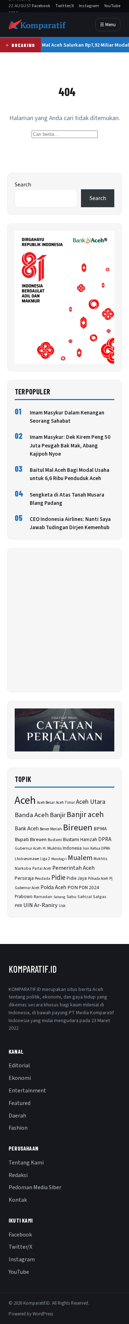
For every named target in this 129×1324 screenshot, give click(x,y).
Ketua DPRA (100, 848)
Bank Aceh (27, 828)
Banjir (58, 815)
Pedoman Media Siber (35, 1187)
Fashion (18, 1128)
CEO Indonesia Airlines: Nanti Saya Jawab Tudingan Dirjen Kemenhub (70, 523)
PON (72, 887)
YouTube (112, 6)
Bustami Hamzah (80, 839)
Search (23, 185)
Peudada (42, 878)
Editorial (19, 1065)
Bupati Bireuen (31, 839)
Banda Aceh (32, 815)
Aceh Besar (46, 802)
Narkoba (23, 868)
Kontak (18, 1200)
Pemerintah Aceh (73, 868)
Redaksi (18, 1175)
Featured (19, 1103)
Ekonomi (20, 1078)
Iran (86, 848)
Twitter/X (64, 6)
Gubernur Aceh (28, 848)
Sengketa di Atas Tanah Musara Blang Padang (67, 499)
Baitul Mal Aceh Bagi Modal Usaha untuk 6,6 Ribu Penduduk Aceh (69, 474)
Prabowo (24, 896)
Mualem (80, 858)
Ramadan (43, 897)
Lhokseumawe (27, 859)
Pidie (58, 878)
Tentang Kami (26, 1163)
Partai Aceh (41, 868)
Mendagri (59, 859)
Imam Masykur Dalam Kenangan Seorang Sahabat (67, 417)
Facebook (41, 6)
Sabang (59, 897)
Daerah (17, 1116)
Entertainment (27, 1091)
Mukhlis (100, 859)
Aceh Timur (65, 802)
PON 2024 (89, 887)
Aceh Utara (90, 801)
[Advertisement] (64, 620)
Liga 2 (45, 859)
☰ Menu (108, 24)
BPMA (100, 828)
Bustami (55, 840)
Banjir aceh (85, 814)
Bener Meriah (51, 829)
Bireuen (77, 827)
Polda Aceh (53, 887)
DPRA (104, 839)
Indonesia (72, 848)
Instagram (89, 6)
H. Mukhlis (52, 848)
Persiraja (24, 878)
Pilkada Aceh (98, 878)
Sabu (71, 896)
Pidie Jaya (77, 878)
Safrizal (84, 897)
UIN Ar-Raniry (40, 905)
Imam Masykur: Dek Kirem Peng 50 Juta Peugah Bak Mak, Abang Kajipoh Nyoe (70, 445)
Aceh (25, 800)
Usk (62, 906)
